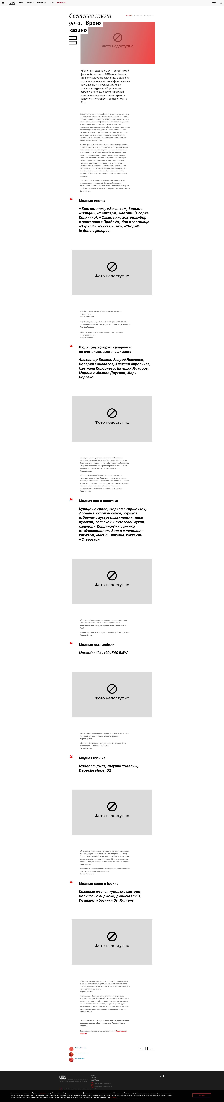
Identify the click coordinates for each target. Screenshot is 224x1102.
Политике (113, 1097)
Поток (21, 3)
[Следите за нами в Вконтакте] (160, 1076)
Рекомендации (41, 3)
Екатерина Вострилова (82, 1053)
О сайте (93, 1075)
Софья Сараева (79, 1058)
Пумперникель (61, 3)
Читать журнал (95, 1080)
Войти (214, 3)
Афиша (52, 3)
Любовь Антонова (80, 1047)
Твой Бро (11, 3)
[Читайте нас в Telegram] (163, 1076)
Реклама (93, 1079)
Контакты (93, 1077)
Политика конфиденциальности (102, 1083)
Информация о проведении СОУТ (103, 1086)
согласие (43, 1093)
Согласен (202, 1095)
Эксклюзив (30, 3)
